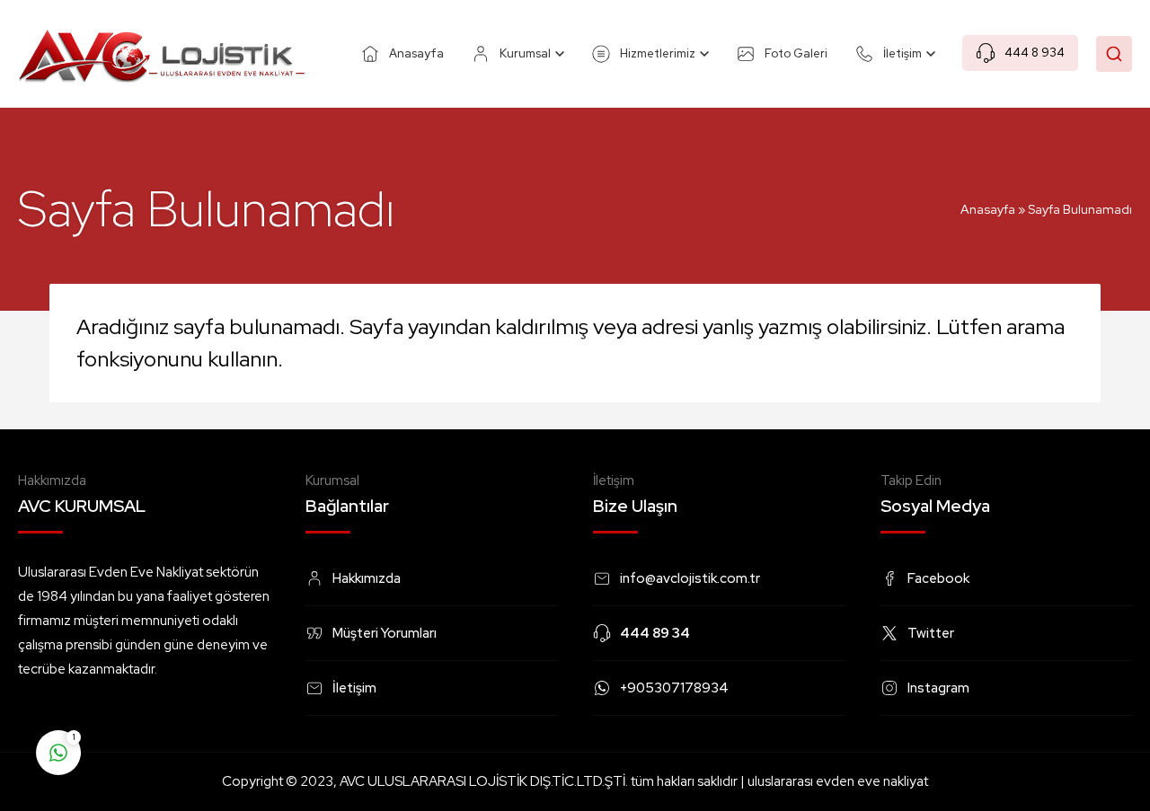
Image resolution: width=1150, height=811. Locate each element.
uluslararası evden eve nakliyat (838, 781)
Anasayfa (987, 209)
